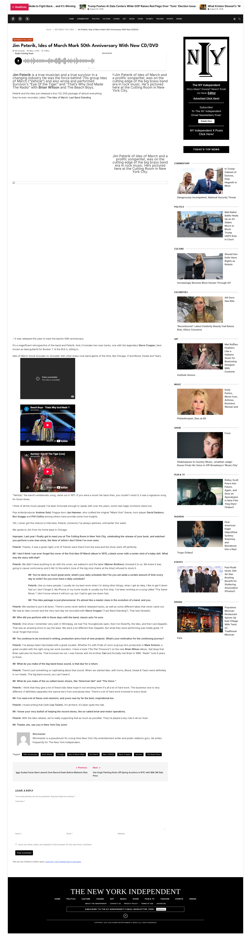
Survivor (138, 754)
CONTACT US (115, 903)
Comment (20, 801)
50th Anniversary (30, 754)
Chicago (60, 754)
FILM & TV (150, 899)
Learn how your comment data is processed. (63, 862)
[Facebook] (12, 18)
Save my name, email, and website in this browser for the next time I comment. (55, 844)
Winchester (20, 51)
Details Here (161, 909)
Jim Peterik (93, 754)
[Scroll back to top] (125, 916)
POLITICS (95, 19)
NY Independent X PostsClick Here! (206, 132)
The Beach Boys (153, 754)
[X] (27, 18)
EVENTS (170, 19)
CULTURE (106, 19)
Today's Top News (206, 149)
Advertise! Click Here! (206, 98)
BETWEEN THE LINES (23, 40)
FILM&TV (149, 19)
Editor (212, 93)
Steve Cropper (125, 754)
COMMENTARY (83, 19)
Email (69, 833)
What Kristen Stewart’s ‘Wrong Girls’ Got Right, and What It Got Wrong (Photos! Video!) (159, 6)
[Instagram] (20, 18)
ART (124, 19)
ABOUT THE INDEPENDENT (96, 903)
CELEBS (116, 19)
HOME (71, 19)
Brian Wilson (47, 754)
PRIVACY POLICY (131, 903)
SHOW (140, 19)
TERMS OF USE (147, 903)
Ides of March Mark (76, 754)
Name (18, 833)
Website (121, 833)
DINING (179, 19)
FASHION (160, 19)
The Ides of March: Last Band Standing (69, 97)
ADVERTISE (161, 903)
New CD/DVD (108, 754)
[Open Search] (239, 19)
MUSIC (132, 19)
